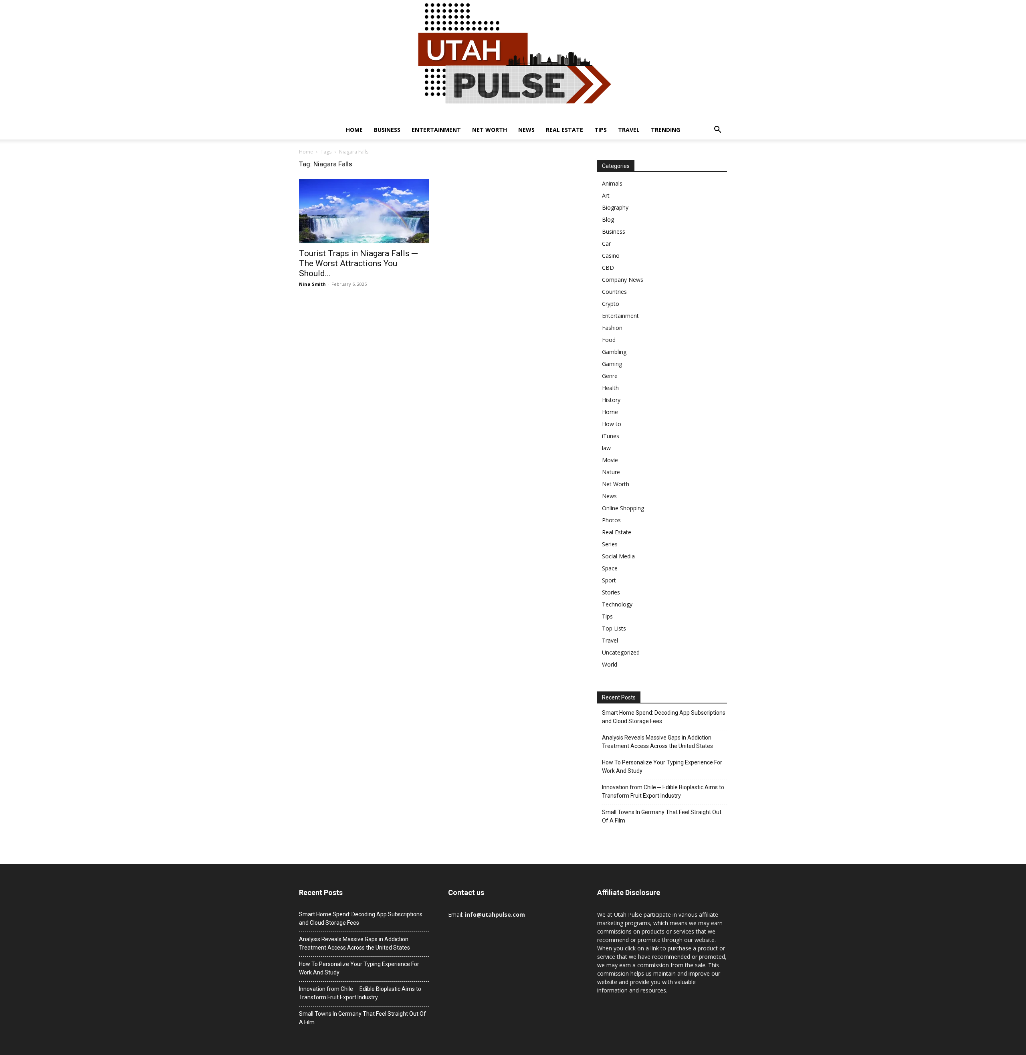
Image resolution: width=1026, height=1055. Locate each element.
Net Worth (489, 129)
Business (387, 129)
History (611, 400)
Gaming (612, 364)
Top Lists (614, 628)
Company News (622, 279)
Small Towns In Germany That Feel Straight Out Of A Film (661, 816)
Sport (609, 580)
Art (606, 195)
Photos (611, 520)
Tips (600, 129)
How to (611, 424)
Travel (629, 129)
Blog (608, 219)
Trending (665, 129)
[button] (717, 130)
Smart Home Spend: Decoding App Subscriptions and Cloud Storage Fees (663, 716)
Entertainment (436, 129)
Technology (617, 604)
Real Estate (564, 129)
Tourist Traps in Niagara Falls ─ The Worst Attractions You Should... (358, 263)
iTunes (610, 436)
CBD (608, 267)
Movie (610, 460)
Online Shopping (623, 508)
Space (610, 568)
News (526, 129)
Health (610, 388)
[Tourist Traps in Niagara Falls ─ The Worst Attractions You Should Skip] (364, 211)
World (609, 664)
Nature (611, 472)
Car (606, 243)
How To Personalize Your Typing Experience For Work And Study (662, 766)
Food (609, 340)
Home (354, 129)
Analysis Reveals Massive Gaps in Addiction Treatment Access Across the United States (657, 741)
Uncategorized (621, 652)
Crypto (610, 303)
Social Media (618, 556)
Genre (610, 376)
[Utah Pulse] (513, 60)
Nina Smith (312, 284)
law (606, 448)
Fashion (612, 327)
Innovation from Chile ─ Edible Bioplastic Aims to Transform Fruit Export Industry (663, 791)
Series (610, 544)
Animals (612, 183)
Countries (614, 291)
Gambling (614, 352)
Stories (611, 592)
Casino (611, 255)
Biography (615, 207)
